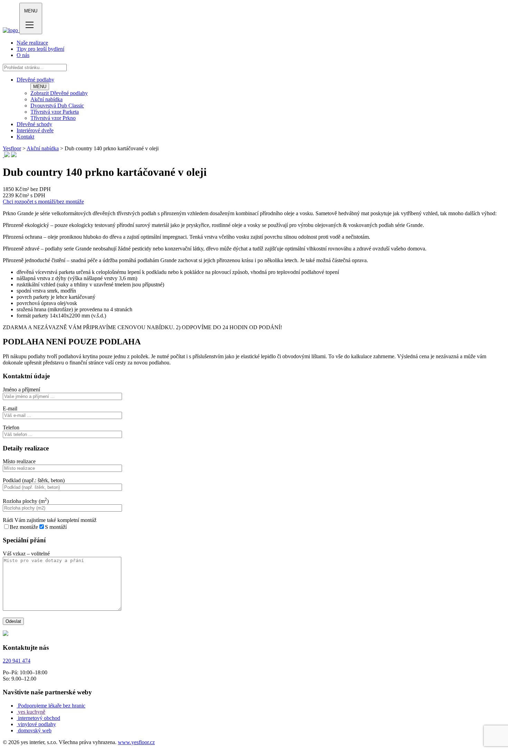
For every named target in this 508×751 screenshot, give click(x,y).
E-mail (10, 408)
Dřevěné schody (34, 124)
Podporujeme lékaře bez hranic (51, 706)
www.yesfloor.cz (136, 742)
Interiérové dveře (35, 130)
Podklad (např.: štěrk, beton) (34, 480)
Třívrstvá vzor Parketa (54, 112)
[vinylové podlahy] (17, 724)
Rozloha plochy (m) (26, 501)
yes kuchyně (31, 712)
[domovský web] (17, 730)
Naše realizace (32, 43)
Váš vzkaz (26, 554)
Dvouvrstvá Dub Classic (57, 105)
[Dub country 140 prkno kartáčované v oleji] (3, 155)
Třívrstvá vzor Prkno (53, 118)
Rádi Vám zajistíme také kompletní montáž (49, 520)
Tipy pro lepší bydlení (40, 49)
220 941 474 (16, 661)
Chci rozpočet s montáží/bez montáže (43, 202)
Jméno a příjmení (21, 389)
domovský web (34, 730)
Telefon (11, 427)
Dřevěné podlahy (35, 80)
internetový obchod (39, 718)
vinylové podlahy (37, 724)
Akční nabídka (46, 99)
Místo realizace (19, 461)
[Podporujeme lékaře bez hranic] (17, 706)
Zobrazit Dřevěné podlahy (59, 93)
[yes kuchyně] (17, 712)
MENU (39, 86)
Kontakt (25, 137)
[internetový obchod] (17, 718)
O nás (23, 55)
